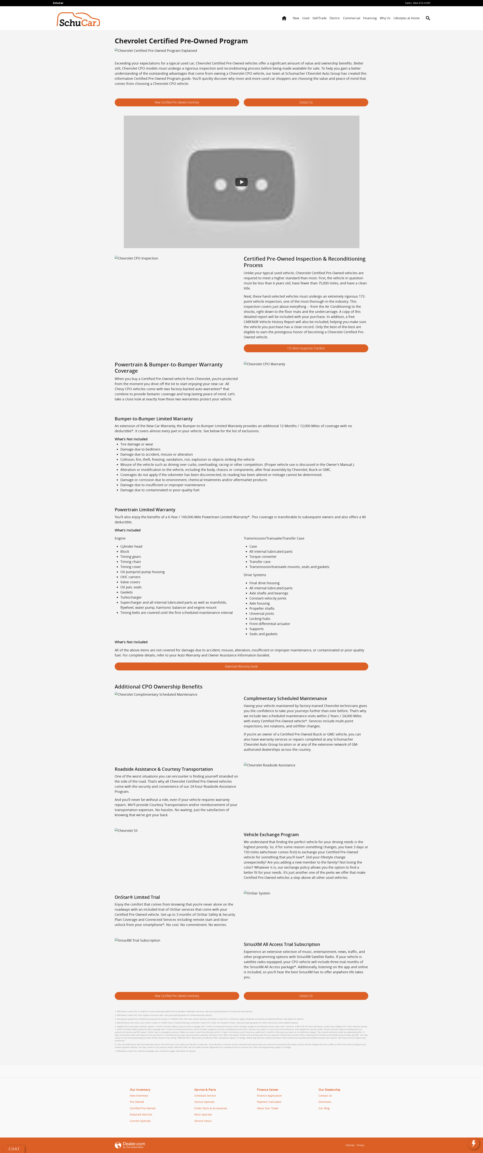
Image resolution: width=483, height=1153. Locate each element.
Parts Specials (203, 1114)
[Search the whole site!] (428, 18)
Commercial (351, 18)
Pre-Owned (137, 1102)
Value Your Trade (267, 1108)
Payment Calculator (269, 1102)
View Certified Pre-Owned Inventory (177, 102)
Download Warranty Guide (241, 666)
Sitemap (350, 1145)
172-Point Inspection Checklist (306, 348)
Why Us (385, 18)
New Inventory (139, 1095)
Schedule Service (205, 1095)
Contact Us (306, 102)
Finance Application (269, 1095)
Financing (370, 18)
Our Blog (324, 1108)
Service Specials (204, 1102)
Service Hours (203, 1121)
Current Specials (140, 1121)
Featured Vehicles (141, 1114)
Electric (335, 18)
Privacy (360, 1145)
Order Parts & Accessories (210, 1108)
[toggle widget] (473, 1143)
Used (305, 18)
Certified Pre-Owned (142, 1108)
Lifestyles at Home (407, 18)
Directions (324, 1102)
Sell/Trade (319, 18)
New (296, 18)
